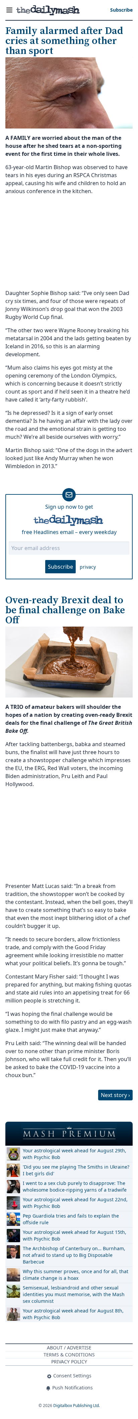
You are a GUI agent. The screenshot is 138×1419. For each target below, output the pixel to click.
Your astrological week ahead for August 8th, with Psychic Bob (73, 1313)
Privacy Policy (69, 1361)
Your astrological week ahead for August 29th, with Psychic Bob (74, 1153)
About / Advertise (69, 1347)
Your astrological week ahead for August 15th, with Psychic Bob (74, 1235)
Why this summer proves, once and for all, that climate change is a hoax (75, 1274)
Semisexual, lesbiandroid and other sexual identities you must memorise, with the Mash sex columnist (74, 1294)
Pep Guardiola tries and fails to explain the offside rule (71, 1219)
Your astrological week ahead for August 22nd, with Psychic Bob (75, 1202)
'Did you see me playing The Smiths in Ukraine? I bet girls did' (76, 1170)
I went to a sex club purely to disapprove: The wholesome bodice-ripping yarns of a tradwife (75, 1186)
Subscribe (60, 566)
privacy (88, 567)
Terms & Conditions (69, 1354)
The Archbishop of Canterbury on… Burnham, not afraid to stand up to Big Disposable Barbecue (74, 1255)
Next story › (115, 1095)
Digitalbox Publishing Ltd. (76, 1405)
